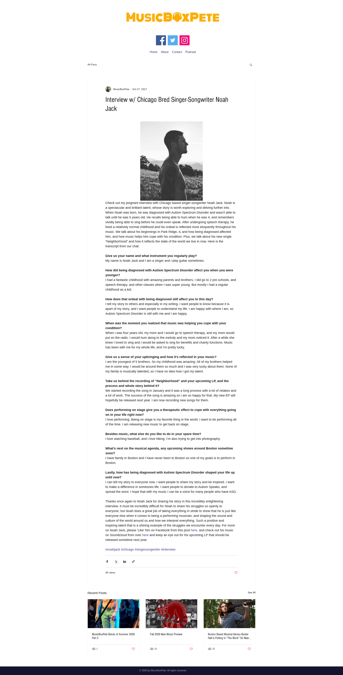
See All (251, 592)
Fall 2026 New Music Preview (166, 634)
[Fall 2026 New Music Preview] (171, 613)
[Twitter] (173, 40)
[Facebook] (161, 40)
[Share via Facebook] (107, 561)
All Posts (92, 64)
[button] (251, 64)
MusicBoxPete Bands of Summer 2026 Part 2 (113, 636)
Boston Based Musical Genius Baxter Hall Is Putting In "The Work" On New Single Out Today (228, 636)
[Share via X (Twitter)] (116, 561)
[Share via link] (133, 561)
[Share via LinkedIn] (124, 561)
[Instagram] (185, 40)
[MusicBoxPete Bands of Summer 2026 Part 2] (113, 613)
